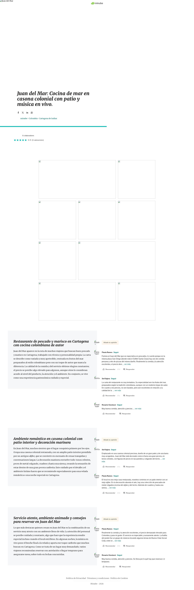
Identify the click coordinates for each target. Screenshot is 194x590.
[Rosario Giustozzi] (19, 135)
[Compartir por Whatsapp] (32, 112)
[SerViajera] (17, 135)
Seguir (116, 352)
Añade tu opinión (110, 342)
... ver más (126, 364)
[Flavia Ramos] (15, 135)
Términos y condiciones (98, 578)
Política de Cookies (119, 578)
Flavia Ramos (110, 352)
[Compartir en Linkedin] (27, 112)
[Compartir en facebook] (18, 112)
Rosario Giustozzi (112, 405)
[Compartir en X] (23, 112)
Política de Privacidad (76, 578)
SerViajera (109, 378)
